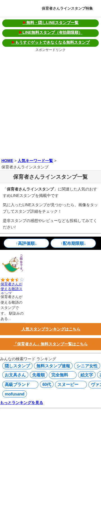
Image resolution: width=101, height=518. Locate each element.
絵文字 (87, 374)
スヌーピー (67, 384)
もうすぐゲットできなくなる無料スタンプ (50, 42)
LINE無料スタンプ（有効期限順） (50, 32)
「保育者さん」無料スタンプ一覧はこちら (50, 344)
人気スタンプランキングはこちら (50, 329)
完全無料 (59, 374)
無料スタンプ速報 (53, 365)
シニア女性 (87, 365)
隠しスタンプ (17, 365)
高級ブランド (16, 384)
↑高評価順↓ (26, 243)
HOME (7, 160)
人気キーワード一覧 (35, 160)
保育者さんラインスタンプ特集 (67, 8)
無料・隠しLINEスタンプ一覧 (50, 22)
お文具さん (15, 374)
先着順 (38, 374)
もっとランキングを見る (21, 402)
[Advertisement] (50, 104)
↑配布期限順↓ (73, 243)
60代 (46, 384)
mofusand (14, 394)
